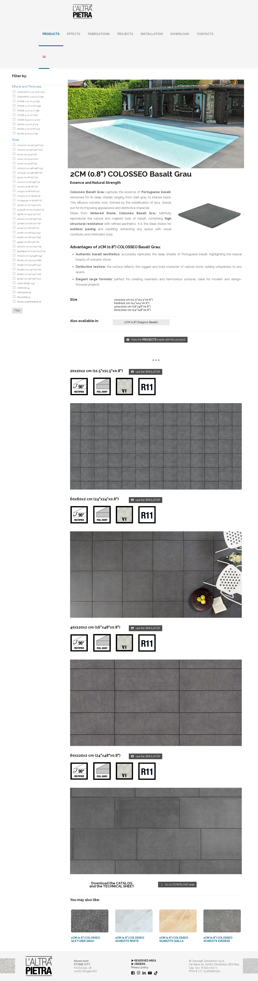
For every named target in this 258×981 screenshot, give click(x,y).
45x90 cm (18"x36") (28, 242)
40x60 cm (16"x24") (28, 232)
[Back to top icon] (240, 973)
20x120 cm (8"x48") (28, 182)
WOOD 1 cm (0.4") (27, 124)
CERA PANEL (25, 283)
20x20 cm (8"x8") (27, 186)
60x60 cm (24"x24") (29, 260)
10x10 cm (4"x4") (27, 154)
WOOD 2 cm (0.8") (28, 129)
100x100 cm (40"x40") (30, 145)
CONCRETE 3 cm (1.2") (30, 96)
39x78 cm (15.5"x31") (29, 214)
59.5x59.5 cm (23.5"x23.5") (31, 251)
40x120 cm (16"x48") (29, 219)
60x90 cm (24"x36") (29, 265)
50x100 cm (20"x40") (29, 246)
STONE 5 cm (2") (27, 115)
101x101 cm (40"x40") (29, 149)
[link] (156, 446)
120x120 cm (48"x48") (30, 168)
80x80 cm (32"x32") (29, 274)
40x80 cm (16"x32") (29, 237)
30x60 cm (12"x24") (29, 205)
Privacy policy (139, 967)
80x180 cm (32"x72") (29, 269)
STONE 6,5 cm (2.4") (28, 120)
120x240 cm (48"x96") (29, 173)
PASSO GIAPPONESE (29, 301)
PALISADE (23, 297)
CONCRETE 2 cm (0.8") (31, 92)
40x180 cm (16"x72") (29, 223)
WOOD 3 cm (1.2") (27, 133)
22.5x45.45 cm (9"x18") (29, 200)
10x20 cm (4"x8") (27, 163)
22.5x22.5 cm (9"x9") (28, 196)
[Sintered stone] (83, 11)
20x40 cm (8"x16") (28, 191)
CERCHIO (23, 288)
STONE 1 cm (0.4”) (28, 101)
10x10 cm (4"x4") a (27, 159)
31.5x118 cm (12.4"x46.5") (30, 209)
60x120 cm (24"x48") (29, 256)
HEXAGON (24, 292)
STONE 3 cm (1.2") (28, 110)
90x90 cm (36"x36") (29, 278)
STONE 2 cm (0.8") (29, 106)
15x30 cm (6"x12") (27, 177)
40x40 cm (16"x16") (28, 228)
